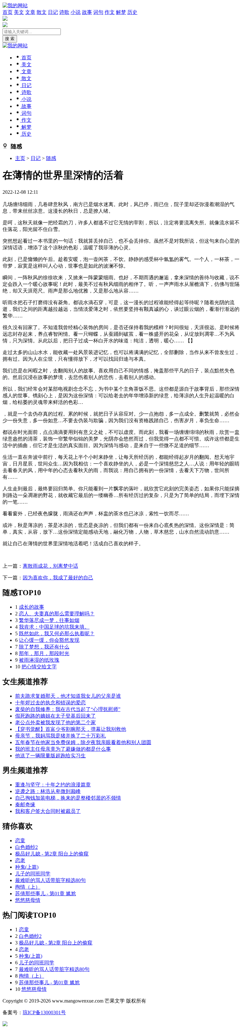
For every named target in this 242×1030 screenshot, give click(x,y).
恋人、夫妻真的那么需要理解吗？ (57, 613)
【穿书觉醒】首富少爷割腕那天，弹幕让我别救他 (70, 729)
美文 (19, 12)
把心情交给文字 (39, 666)
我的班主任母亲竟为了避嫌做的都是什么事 (63, 749)
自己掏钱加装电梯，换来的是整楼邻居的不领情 (68, 798)
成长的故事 (31, 607)
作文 (110, 12)
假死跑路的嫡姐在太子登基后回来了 (55, 716)
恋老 (20, 860)
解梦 (121, 12)
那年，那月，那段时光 (44, 653)
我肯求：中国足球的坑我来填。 (54, 627)
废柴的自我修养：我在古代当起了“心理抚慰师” (67, 709)
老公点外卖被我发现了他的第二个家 (55, 722)
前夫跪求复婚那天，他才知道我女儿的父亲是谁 (68, 696)
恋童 (20, 840)
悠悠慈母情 (27, 900)
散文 (42, 12)
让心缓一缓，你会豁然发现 (49, 640)
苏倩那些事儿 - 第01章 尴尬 (45, 893)
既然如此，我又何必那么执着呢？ (57, 633)
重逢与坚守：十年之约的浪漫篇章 (53, 784)
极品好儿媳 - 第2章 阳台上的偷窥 (52, 853)
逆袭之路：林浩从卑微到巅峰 (48, 791)
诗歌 (64, 12)
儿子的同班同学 (32, 873)
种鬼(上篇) (26, 867)
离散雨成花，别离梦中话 (50, 566)
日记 (53, 12)
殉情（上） (27, 887)
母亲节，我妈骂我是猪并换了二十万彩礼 (60, 735)
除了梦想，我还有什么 (44, 646)
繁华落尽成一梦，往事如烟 (49, 620)
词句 (98, 12)
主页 (20, 158)
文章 (30, 12)
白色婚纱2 (26, 847)
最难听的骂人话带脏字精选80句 (50, 880)
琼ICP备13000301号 (44, 1012)
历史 (132, 12)
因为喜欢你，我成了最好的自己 (58, 577)
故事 (87, 12)
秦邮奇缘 (25, 804)
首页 (8, 12)
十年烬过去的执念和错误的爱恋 (50, 702)
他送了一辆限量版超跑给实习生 (50, 755)
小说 (76, 12)
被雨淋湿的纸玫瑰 (39, 660)
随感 (51, 158)
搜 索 (9, 38)
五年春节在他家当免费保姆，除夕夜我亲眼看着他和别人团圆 (83, 742)
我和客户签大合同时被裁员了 (48, 811)
